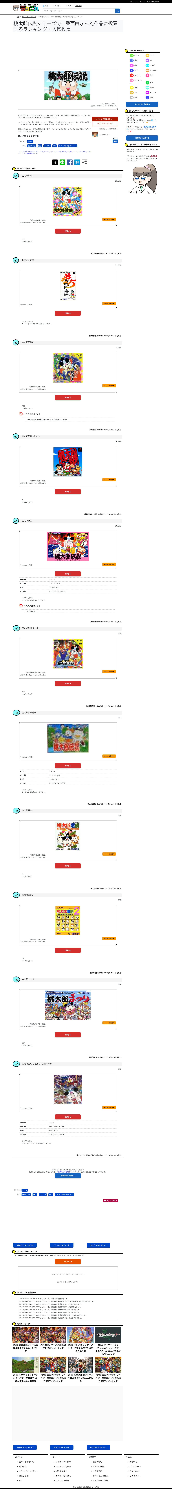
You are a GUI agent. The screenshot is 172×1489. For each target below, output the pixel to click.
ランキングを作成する (142, 104)
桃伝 (39, 146)
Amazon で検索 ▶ (109, 219)
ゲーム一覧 (61, 1245)
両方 (46, 6)
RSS (20, 1481)
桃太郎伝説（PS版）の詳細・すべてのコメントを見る (102, 514)
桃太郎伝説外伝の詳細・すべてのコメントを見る (104, 804)
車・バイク (154, 70)
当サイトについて (26, 1462)
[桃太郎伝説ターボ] (67, 653)
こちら (22, 153)
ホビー (136, 70)
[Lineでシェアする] (62, 162)
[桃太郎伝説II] (67, 368)
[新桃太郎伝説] (67, 285)
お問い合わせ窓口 (100, 1476)
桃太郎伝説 (31, 146)
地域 (151, 97)
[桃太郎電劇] (67, 836)
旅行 (151, 75)
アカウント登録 (62, 1481)
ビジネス (153, 92)
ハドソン (47, 146)
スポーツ (137, 75)
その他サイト (135, 1476)
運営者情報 (23, 1476)
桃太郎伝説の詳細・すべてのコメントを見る (106, 622)
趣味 (151, 82)
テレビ (152, 65)
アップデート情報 (100, 1481)
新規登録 (154, 156)
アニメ (152, 55)
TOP (18, 17)
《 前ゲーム (24, 1245)
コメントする (67, 1261)
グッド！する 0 (111, 1201)
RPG (54, 146)
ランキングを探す (63, 1462)
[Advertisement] (67, 51)
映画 (135, 65)
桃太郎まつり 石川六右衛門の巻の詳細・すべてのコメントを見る (99, 1155)
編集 (115, 141)
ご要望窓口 (97, 1471)
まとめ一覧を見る (63, 1476)
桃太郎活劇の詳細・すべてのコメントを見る (106, 253)
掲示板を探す (61, 1471)
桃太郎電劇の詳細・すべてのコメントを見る (106, 888)
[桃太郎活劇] (67, 201)
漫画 (135, 60)
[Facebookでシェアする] (70, 162)
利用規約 (23, 1466)
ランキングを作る (63, 1466)
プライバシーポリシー (28, 1471)
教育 (135, 97)
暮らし (152, 87)
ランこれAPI (135, 1471)
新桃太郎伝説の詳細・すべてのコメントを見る (105, 336)
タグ (69, 6)
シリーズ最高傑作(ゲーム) (68, 146)
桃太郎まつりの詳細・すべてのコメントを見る (105, 1057)
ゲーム (30, 141)
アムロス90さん (104, 134)
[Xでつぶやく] (55, 162)
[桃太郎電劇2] (67, 920)
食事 (135, 87)
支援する (133, 1462)
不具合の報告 (98, 1466)
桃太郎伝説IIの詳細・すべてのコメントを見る (105, 430)
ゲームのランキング (29, 17)
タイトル (58, 6)
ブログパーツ (135, 1466)
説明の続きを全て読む (28, 136)
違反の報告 (97, 1462)
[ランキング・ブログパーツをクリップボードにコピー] (84, 162)
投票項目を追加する (142, 138)
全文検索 (78, 6)
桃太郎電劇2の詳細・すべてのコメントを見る (105, 973)
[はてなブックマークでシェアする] (77, 162)
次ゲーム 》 (98, 1245)
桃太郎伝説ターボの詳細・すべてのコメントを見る (103, 706)
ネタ (135, 92)
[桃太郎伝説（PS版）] (67, 462)
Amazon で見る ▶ (109, 564)
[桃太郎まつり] (67, 1005)
